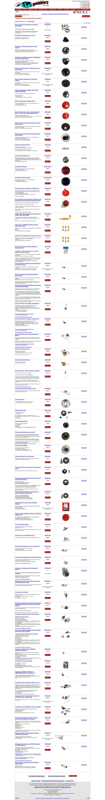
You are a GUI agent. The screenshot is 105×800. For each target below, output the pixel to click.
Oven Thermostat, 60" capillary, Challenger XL (27, 318)
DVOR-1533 (48, 155)
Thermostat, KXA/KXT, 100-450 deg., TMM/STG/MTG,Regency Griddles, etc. (25, 672)
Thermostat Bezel (19, 399)
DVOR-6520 (48, 90)
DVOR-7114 (48, 199)
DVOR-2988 (48, 467)
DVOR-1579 (48, 421)
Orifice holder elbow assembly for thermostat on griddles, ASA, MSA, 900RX (28, 214)
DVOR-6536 (48, 762)
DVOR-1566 (48, 717)
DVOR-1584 (48, 649)
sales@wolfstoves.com (66, 787)
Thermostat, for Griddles (21, 592)
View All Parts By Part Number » (56, 776)
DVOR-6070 (48, 46)
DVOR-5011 (48, 581)
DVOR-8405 (48, 557)
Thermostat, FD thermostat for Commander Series (28, 557)
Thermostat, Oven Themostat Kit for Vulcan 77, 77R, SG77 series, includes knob (27, 696)
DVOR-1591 (19, 427)
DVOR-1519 (48, 614)
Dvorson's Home (69, 781)
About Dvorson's (49, 798)
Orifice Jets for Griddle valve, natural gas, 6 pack (28, 235)
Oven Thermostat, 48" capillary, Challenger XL (27, 303)
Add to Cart (47, 41)
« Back (17, 11)
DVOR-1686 (48, 68)
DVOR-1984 (48, 399)
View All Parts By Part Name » (37, 776)
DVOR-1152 (48, 79)
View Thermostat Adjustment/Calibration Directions (24, 313)
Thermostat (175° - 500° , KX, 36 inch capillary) (27, 370)
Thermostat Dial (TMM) (21, 445)
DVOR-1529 (48, 24)
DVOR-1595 (48, 144)
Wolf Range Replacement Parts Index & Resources (53, 781)
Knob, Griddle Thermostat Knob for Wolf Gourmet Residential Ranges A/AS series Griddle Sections (28, 200)
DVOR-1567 (48, 334)
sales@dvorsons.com (85, 7)
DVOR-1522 (48, 568)
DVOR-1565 (48, 303)
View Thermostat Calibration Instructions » (23, 386)
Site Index (43, 798)
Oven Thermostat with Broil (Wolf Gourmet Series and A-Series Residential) (28, 286)
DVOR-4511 (48, 456)
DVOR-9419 (48, 263)
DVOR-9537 (48, 224)
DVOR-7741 (48, 603)
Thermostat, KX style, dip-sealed (23, 660)
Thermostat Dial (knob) (21, 421)
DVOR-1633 (48, 349)
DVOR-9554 (48, 235)
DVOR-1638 (48, 388)
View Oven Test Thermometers (21, 314)
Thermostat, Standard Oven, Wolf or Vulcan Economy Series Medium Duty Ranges (26, 718)
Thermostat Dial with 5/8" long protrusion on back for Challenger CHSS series (27, 492)
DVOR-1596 (48, 524)
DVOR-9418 (48, 274)
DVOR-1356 (48, 188)
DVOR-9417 (48, 285)
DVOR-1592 (28, 427)
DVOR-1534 (48, 513)
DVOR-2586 (48, 502)
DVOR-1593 (48, 535)
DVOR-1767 (48, 733)
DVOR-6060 (48, 318)
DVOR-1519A (47, 630)
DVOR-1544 (48, 133)
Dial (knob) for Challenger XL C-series (25, 35)
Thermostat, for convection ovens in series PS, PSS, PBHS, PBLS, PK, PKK (27, 582)
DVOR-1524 (30, 374)
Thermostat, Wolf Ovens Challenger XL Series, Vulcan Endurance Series (27, 733)
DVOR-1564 (48, 592)
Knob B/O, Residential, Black (22, 177)
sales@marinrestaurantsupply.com (52, 787)
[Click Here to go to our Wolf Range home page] (80, 12)
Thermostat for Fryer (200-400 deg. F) (25, 535)
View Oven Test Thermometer (20, 758)
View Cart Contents (36, 781)
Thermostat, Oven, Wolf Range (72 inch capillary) (28, 706)
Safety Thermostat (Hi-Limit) (22, 349)
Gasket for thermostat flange (22, 144)
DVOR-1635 (48, 359)
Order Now (47, 394)
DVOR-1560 (48, 410)
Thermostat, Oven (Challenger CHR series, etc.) (27, 682)
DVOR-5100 (48, 546)
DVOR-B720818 (48, 177)
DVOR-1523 (48, 682)
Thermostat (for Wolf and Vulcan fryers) (25, 388)
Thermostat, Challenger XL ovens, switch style (27, 546)
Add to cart (47, 52)
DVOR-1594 (48, 123)
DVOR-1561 (48, 370)
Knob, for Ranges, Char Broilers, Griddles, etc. (27, 188)
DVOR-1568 (48, 744)
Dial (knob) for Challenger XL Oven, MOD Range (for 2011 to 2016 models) (27, 58)
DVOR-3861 (48, 35)
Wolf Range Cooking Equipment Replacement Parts (55, 14)
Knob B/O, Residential (21, 166)
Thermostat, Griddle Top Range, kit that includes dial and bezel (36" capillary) (28, 630)
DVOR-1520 (48, 491)
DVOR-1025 (48, 695)
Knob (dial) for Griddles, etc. (22, 155)
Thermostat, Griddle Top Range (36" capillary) (27, 614)
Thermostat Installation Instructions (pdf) (23, 316)
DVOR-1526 (48, 706)
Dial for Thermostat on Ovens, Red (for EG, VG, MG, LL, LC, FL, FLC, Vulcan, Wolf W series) (27, 112)
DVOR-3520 (48, 101)
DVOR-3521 (48, 112)
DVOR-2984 (48, 213)
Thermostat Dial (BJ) (20, 410)
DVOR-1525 (48, 478)
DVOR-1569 (48, 445)
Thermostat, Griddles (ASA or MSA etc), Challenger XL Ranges (25, 650)
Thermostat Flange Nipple (22, 524)
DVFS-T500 (48, 246)
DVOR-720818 (47, 166)
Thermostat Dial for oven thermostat (24, 456)
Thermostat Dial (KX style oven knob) (25, 432)
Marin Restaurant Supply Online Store (61, 798)
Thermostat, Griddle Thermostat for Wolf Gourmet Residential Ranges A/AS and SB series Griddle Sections (28, 604)
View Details (83, 27)
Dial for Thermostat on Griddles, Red (24, 101)
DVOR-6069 (48, 57)
